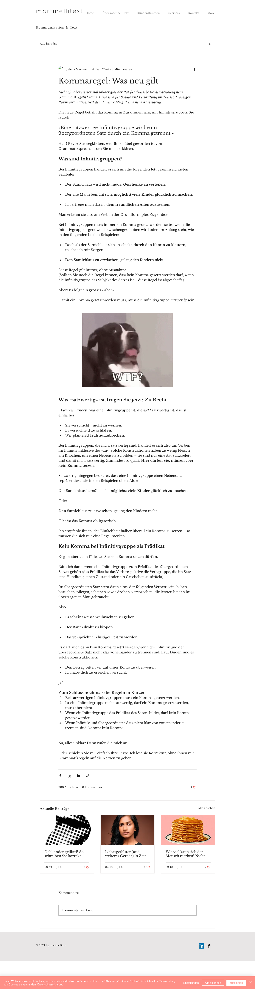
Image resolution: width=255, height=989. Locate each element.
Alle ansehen (206, 808)
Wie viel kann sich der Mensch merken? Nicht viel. (185, 854)
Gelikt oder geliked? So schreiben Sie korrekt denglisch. (64, 854)
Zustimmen (236, 983)
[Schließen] (250, 982)
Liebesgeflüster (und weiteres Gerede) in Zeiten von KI (127, 854)
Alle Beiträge (48, 43)
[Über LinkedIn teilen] (78, 776)
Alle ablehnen (213, 983)
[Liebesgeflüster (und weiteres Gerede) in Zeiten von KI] (128, 830)
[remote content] (127, 350)
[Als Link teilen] (87, 776)
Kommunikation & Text (57, 27)
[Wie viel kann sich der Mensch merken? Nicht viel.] (188, 830)
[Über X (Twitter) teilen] (69, 776)
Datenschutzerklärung (50, 984)
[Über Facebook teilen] (60, 776)
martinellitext (59, 11)
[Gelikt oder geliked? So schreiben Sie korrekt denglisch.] (67, 830)
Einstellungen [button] (191, 983)
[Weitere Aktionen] (194, 69)
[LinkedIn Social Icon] (201, 946)
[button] (210, 43)
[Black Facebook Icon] (209, 946)
